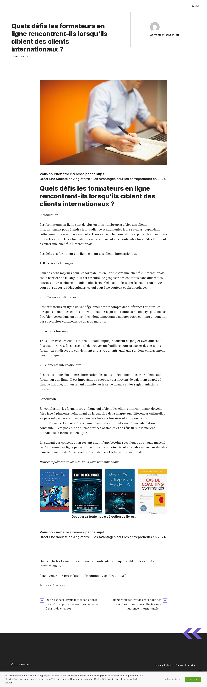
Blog (195, 6)
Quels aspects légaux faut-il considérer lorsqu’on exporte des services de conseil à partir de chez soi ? (73, 604)
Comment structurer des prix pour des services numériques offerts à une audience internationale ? (136, 604)
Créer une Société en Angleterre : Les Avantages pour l (82, 179)
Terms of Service (185, 665)
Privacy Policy (163, 665)
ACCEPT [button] (193, 679)
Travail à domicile (54, 585)
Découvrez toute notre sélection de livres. (103, 516)
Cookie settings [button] (171, 679)
